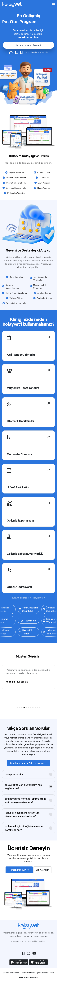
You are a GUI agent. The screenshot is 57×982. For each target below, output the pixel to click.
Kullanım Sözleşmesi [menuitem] (11, 973)
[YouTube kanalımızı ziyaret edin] (34, 953)
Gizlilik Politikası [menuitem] (28, 973)
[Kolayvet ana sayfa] (12, 4)
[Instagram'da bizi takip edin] (28, 953)
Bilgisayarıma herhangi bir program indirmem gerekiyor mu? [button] (25, 800)
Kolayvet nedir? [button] (14, 774)
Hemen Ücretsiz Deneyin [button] (28, 45)
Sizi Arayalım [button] (42, 869)
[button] (53, 4)
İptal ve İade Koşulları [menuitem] (45, 973)
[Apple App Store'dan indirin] (38, 962)
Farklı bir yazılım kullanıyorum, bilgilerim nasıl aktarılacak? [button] (22, 814)
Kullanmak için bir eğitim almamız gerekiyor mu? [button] (24, 828)
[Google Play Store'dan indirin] (18, 962)
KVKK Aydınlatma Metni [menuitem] (28, 977)
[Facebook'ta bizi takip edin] (23, 953)
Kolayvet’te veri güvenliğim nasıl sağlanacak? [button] (24, 786)
